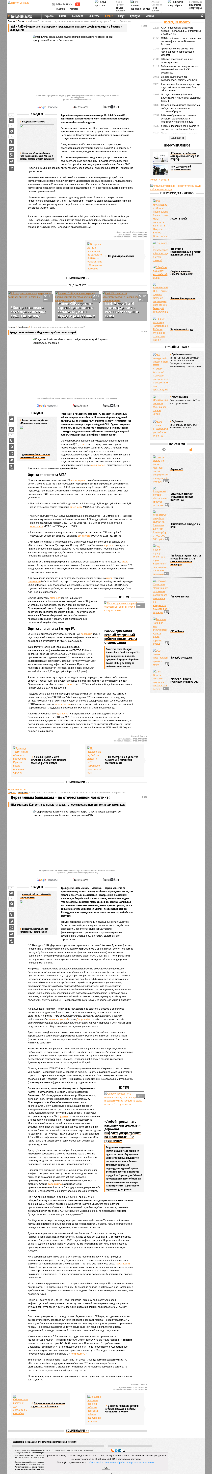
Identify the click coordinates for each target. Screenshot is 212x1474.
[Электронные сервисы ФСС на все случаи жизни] (160, 406)
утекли (64, 1116)
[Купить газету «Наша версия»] (54, 4)
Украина (48, 16)
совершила (55, 1183)
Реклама (74, 8)
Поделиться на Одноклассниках (11, 141)
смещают (55, 597)
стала (125, 561)
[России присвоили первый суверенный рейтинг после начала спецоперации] (124, 614)
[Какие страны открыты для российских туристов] (160, 428)
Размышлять (123, 1263)
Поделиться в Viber (11, 155)
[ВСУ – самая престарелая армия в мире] (160, 657)
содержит (86, 633)
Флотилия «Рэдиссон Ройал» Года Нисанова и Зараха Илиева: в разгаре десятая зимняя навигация (37, 155)
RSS (112, 1450)
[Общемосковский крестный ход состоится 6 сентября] (20, 1405)
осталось (69, 684)
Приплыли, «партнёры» (196, 6)
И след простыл (120, 9)
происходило (78, 480)
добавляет (63, 713)
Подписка (60, 8)
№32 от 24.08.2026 (64, 4)
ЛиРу (123, 1450)
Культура (135, 16)
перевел (108, 545)
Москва (150, 16)
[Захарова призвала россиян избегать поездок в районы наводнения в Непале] (94, 1409)
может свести (63, 704)
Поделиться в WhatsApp (11, 148)
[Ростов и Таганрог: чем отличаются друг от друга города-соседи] (160, 631)
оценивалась (98, 465)
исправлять (78, 1353)
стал (82, 444)
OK (106, 1468)
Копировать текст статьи (11, 168)
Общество (94, 16)
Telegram (116, 1450)
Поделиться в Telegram (11, 161)
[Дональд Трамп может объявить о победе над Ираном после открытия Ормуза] (20, 760)
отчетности (76, 507)
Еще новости (177, 137)
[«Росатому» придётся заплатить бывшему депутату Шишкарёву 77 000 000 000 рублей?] (160, 525)
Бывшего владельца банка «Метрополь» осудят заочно (34, 930)
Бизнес (109, 16)
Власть (62, 16)
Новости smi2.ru (17, 789)
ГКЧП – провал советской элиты (157, 12)
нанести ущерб (58, 1019)
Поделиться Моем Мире (11, 131)
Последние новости (177, 22)
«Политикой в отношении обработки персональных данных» (121, 1462)
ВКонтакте (120, 1450)
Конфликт (77, 16)
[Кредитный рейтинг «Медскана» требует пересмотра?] (160, 497)
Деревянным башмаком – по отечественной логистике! (35, 456)
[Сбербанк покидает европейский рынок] (160, 273)
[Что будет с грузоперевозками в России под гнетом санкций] (160, 251)
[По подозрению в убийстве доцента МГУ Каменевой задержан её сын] (94, 760)
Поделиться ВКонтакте (11, 120)
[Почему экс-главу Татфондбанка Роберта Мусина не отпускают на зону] (160, 329)
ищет (109, 578)
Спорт (121, 16)
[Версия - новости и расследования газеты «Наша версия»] (29, 8)
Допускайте (84, 1019)
